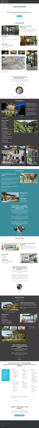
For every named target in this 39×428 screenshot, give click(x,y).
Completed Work (27, 1)
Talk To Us (36, 1)
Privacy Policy (3, 425)
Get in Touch (5, 71)
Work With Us (22, 1)
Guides (17, 1)
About (32, 1)
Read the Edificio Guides (15, 400)
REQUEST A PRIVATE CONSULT (19, 415)
